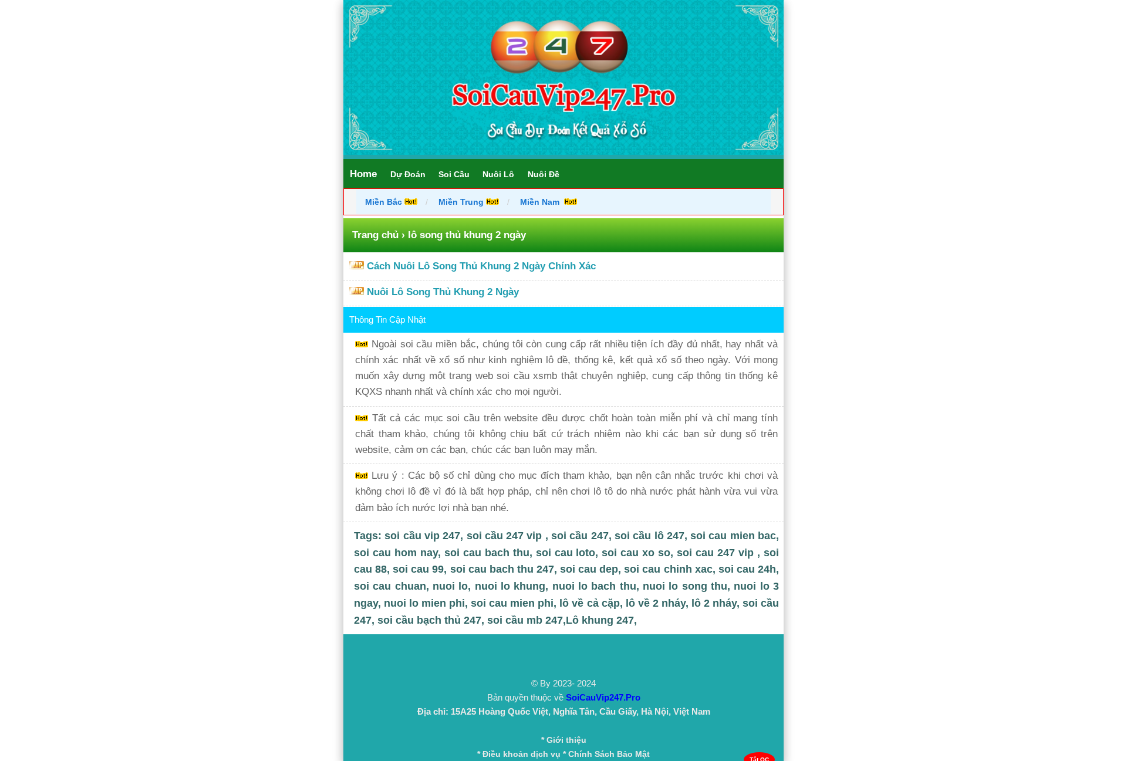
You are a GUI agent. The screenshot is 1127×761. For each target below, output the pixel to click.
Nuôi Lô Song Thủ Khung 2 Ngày (443, 291)
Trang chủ (375, 235)
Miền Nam (541, 202)
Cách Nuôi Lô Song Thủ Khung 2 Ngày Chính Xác (481, 266)
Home (363, 174)
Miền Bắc (384, 202)
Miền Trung (461, 202)
